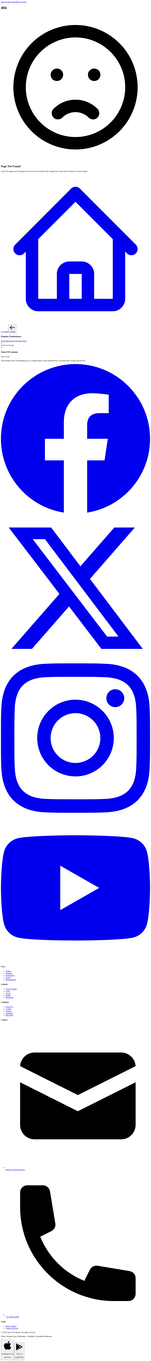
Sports (24, 341)
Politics (3, 341)
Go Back (12, 332)
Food (8, 991)
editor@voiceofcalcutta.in (15, 1170)
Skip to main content (8, 2)
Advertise (9, 1013)
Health (8, 995)
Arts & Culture (11, 989)
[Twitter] (75, 662)
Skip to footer (21, 2)
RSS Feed (9, 1015)
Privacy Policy (11, 1326)
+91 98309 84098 (12, 1317)
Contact (8, 1009)
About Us (9, 1007)
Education (9, 998)
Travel (8, 993)
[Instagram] (75, 812)
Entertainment (11, 980)
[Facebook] (75, 512)
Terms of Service (12, 1328)
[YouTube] (75, 962)
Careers (8, 1011)
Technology (17, 341)
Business (9, 341)
